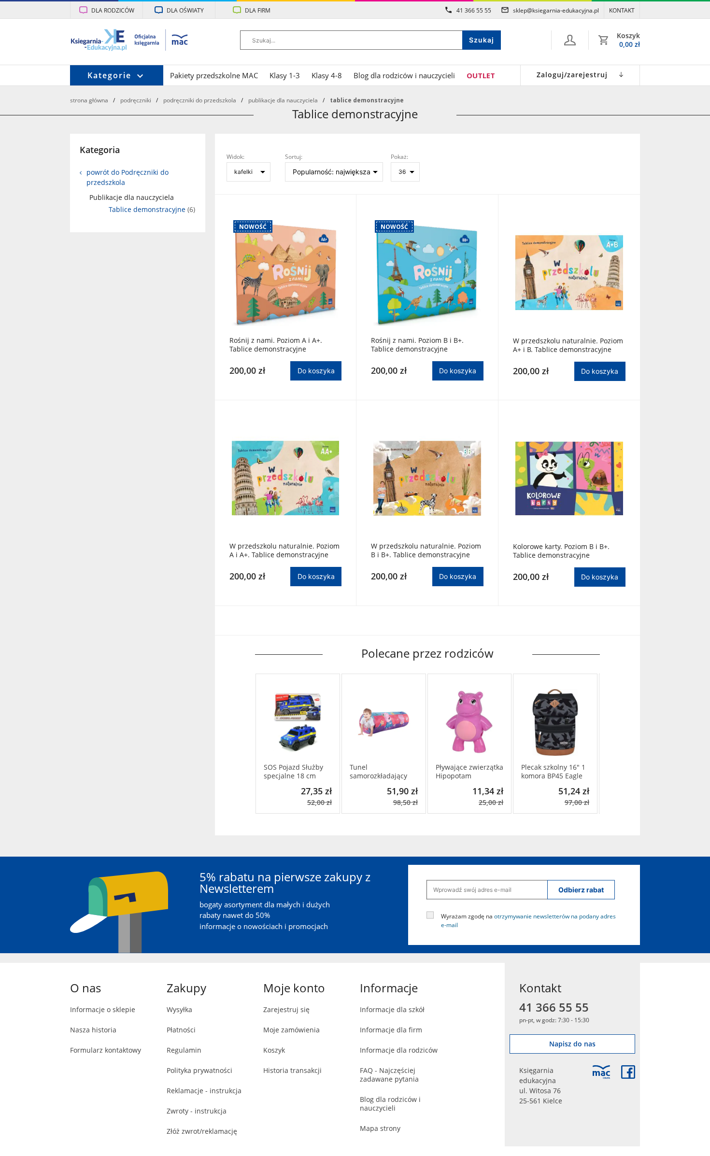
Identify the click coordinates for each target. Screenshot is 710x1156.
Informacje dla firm (391, 1029)
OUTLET (481, 75)
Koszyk (274, 1050)
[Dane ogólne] (570, 40)
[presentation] (262, 743)
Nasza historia (93, 1029)
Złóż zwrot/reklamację (202, 1131)
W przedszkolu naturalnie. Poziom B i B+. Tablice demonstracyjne (426, 550)
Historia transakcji (292, 1070)
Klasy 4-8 (327, 75)
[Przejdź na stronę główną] (129, 41)
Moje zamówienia (291, 1029)
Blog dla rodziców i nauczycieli (404, 75)
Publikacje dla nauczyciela (283, 100)
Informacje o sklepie (102, 1009)
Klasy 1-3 (285, 75)
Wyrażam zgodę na (528, 920)
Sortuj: (293, 156)
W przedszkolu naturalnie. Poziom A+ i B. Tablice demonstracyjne (568, 345)
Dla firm (257, 10)
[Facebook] (628, 1072)
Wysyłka (179, 1009)
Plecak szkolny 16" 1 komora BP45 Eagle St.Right (553, 771)
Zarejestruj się (286, 1009)
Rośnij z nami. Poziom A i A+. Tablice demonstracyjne (275, 344)
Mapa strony (380, 1128)
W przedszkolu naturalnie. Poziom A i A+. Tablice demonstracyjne (284, 550)
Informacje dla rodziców (399, 1050)
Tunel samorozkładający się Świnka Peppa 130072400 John (378, 771)
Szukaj (481, 40)
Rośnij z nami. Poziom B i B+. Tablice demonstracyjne (417, 344)
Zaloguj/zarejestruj (572, 74)
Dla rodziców (112, 10)
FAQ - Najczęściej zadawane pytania (389, 1075)
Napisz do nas (572, 1043)
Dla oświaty (185, 10)
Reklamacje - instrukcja (204, 1090)
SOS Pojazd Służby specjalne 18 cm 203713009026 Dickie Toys (297, 771)
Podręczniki (135, 100)
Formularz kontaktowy (105, 1050)
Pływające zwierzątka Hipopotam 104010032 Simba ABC (469, 771)
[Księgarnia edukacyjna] (601, 1072)
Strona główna (89, 100)
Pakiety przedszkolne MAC (214, 75)
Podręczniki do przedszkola (199, 100)
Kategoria (100, 149)
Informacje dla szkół (392, 1009)
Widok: (235, 156)
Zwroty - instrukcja (197, 1110)
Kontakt (622, 10)
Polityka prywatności (199, 1070)
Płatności (181, 1029)
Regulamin (184, 1050)
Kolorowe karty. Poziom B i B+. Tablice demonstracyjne (561, 551)
